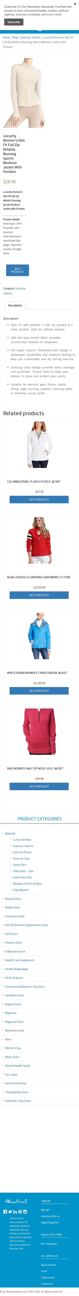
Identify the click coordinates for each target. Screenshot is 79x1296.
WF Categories (49, 1243)
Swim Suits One (22, 877)
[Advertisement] (39, 1153)
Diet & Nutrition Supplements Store (26, 925)
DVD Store (11, 934)
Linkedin (15, 1211)
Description (15, 305)
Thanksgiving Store (16, 1092)
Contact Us (47, 1283)
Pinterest (20, 1211)
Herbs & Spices (14, 978)
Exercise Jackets (30, 37)
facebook (5, 1211)
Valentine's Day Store (18, 1101)
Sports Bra (19, 865)
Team (44, 1271)
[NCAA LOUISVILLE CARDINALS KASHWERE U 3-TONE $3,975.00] (39, 540)
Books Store (12, 907)
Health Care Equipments (19, 960)
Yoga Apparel (20, 890)
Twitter (10, 1211)
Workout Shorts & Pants (27, 883)
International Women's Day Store (25, 986)
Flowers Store (13, 942)
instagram (25, 1211)
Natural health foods (17, 1065)
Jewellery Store (14, 995)
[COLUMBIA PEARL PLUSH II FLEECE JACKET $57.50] (39, 445)
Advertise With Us (50, 1216)
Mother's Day (13, 1048)
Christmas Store (15, 916)
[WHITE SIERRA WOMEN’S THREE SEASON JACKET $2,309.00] (39, 636)
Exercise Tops (21, 858)
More (8, 1039)
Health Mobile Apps (16, 969)
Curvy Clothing (22, 839)
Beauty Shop (13, 899)
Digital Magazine (50, 1222)
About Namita (48, 1265)
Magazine (10, 1013)
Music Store (12, 1057)
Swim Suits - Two (23, 871)
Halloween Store (15, 951)
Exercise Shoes (22, 852)
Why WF (45, 1210)
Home (6, 37)
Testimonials (47, 1277)
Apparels (10, 833)
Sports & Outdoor (15, 1083)
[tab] (15, 305)
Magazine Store (14, 1022)
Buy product (17, 270)
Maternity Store (14, 1030)
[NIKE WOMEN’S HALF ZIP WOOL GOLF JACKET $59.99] (39, 731)
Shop (15, 37)
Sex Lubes (11, 1074)
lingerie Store (13, 1004)
